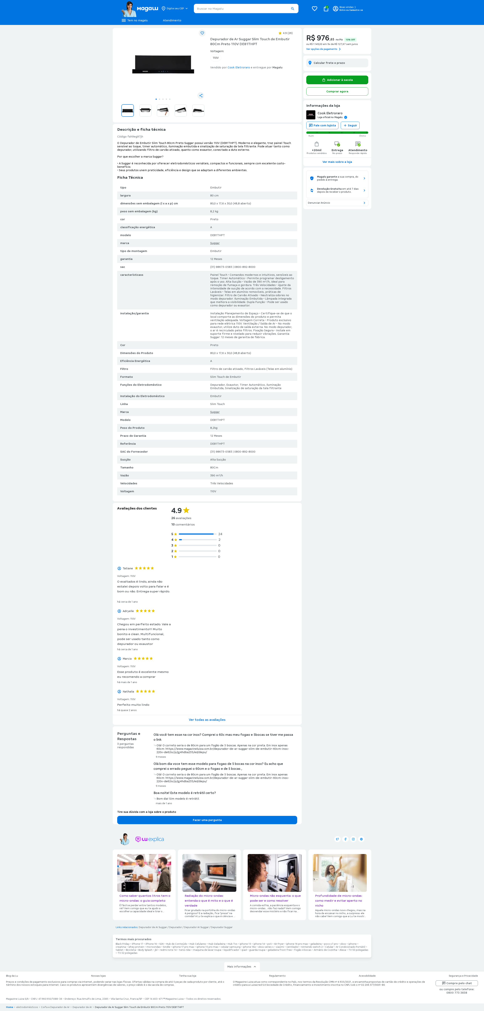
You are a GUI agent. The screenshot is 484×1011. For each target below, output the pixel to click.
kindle (166, 947)
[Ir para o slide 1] (156, 99)
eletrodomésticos (27, 1007)
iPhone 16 (151, 944)
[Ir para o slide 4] (166, 99)
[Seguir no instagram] (353, 839)
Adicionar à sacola (340, 79)
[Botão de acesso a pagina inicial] (139, 8)
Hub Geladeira (217, 944)
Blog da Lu (12, 976)
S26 (161, 944)
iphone (352, 944)
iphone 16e (249, 947)
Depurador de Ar (82, 1007)
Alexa (343, 950)
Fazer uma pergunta (207, 820)
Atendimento (172, 20)
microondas (154, 947)
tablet (119, 950)
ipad (244, 950)
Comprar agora (337, 91)
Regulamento (277, 976)
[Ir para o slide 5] (169, 99)
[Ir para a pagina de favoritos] (315, 8)
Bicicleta (131, 950)
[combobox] (246, 8)
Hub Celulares (198, 944)
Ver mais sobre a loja (337, 161)
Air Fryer (279, 944)
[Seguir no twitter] (337, 839)
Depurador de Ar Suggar (153, 927)
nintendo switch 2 (312, 947)
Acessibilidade (367, 976)
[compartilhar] (200, 95)
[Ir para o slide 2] (159, 99)
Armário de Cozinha (325, 950)
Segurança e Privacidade (463, 976)
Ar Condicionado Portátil (350, 947)
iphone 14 (259, 944)
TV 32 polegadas (127, 953)
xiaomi (280, 947)
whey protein (136, 947)
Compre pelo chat (459, 983)
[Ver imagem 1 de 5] (163, 63)
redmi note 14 (168, 950)
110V (216, 57)
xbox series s (266, 947)
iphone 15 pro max (207, 947)
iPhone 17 (137, 944)
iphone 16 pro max (297, 944)
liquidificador (231, 950)
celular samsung (230, 947)
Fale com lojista (325, 125)
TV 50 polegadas (358, 950)
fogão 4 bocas (302, 950)
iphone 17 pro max (183, 947)
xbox (343, 944)
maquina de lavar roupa (207, 950)
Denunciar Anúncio (319, 203)
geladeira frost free (280, 950)
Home (9, 1007)
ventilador (292, 947)
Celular (329, 947)
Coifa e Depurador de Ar (55, 1007)
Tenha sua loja (187, 976)
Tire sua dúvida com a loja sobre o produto (146, 811)
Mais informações (239, 966)
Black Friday (123, 944)
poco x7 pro (331, 944)
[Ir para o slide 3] (163, 99)
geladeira (316, 944)
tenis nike (185, 950)
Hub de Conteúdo (176, 944)
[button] (292, 8)
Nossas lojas (98, 976)
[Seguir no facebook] (345, 839)
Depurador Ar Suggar (196, 927)
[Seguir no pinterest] (361, 839)
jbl (156, 950)
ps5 (269, 944)
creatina (121, 947)
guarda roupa (257, 950)
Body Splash (145, 950)
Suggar (215, 243)
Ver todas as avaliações (207, 720)
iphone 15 (245, 944)
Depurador (175, 927)
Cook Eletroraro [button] (239, 67)
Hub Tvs (232, 944)
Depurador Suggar (222, 927)
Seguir (352, 125)
